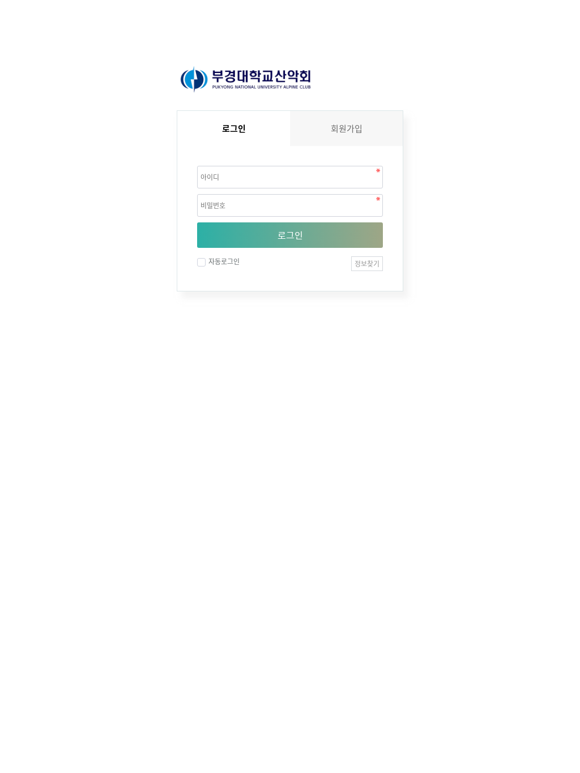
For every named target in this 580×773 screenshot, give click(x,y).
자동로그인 (224, 261)
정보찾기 (367, 264)
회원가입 (346, 128)
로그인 (290, 235)
